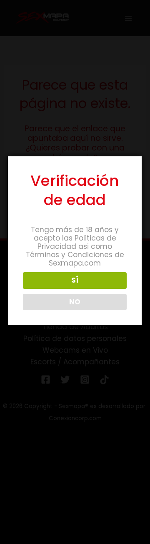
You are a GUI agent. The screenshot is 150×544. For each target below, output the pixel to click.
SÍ (74, 280)
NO (74, 302)
